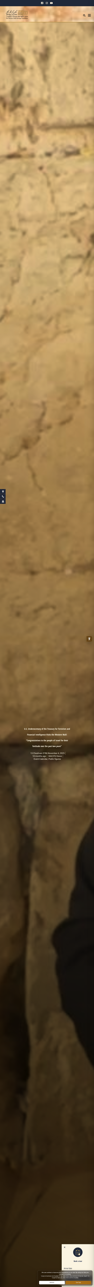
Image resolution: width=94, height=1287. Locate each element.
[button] (84, 15)
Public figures (54, 759)
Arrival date (68, 1268)
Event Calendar (41, 759)
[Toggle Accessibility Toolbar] (89, 639)
